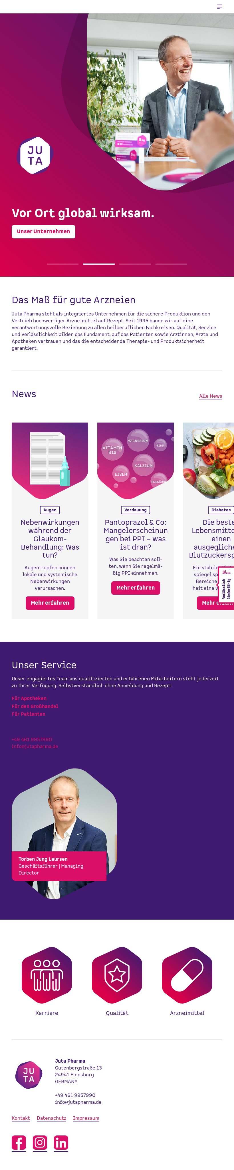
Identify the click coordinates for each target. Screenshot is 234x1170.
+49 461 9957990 (32, 740)
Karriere (46, 979)
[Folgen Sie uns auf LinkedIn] (61, 1143)
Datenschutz (51, 1118)
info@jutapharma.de (35, 746)
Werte (117, 979)
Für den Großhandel (35, 706)
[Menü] (219, 7)
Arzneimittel (187, 979)
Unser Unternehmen (43, 231)
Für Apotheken (29, 698)
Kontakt (21, 1118)
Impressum (86, 1118)
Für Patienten (28, 714)
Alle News (210, 396)
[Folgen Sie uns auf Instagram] (40, 1143)
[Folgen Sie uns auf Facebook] (19, 1143)
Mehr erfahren (50, 603)
